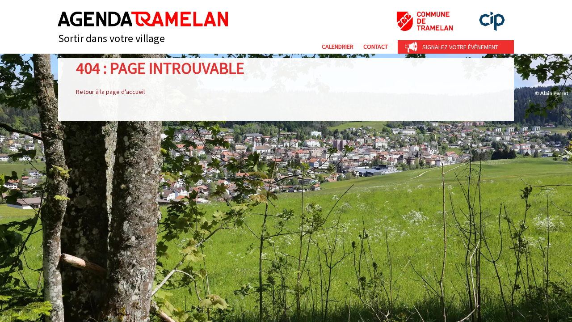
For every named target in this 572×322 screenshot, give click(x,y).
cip (492, 21)
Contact (375, 46)
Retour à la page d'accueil (110, 92)
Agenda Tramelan (143, 19)
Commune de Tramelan (425, 21)
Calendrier (337, 46)
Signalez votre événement (460, 47)
